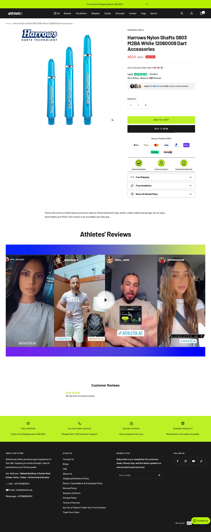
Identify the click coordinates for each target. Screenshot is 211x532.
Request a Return (72, 493)
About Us (67, 473)
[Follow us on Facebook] (178, 461)
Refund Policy (70, 488)
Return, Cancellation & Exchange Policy (82, 483)
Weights (95, 13)
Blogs (66, 464)
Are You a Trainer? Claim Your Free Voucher (84, 507)
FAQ (65, 468)
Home (8, 23)
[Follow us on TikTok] (201, 461)
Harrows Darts (135, 30)
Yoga (143, 13)
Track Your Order (71, 512)
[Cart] (201, 13)
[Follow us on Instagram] (185, 461)
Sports (153, 13)
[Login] (191, 13)
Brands (67, 13)
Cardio (107, 13)
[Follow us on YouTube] (193, 461)
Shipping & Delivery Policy (76, 478)
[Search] (182, 13)
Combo (132, 13)
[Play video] (105, 300)
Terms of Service (71, 502)
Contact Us (68, 459)
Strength (120, 13)
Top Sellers (81, 13)
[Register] (159, 475)
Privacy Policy (70, 497)
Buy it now (161, 129)
